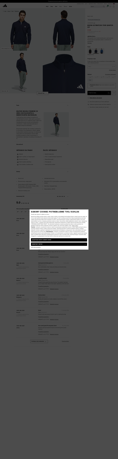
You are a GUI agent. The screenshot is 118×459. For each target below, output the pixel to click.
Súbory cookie (75, 225)
